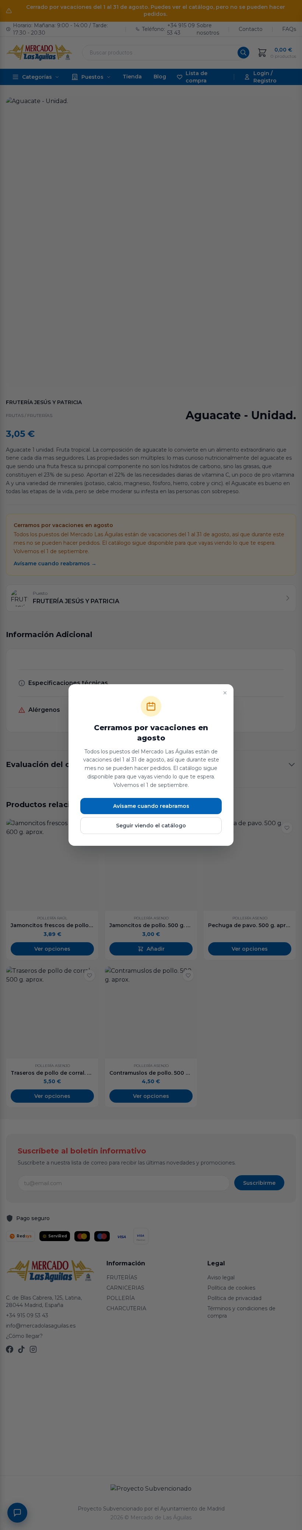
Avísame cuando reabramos (151, 806)
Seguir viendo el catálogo (151, 825)
